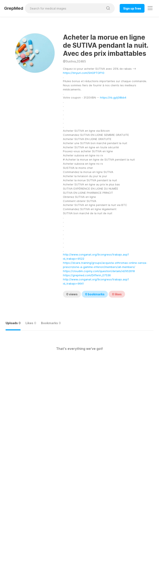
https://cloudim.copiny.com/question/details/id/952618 (99, 271)
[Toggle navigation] (150, 8)
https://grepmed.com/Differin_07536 (87, 275)
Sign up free (132, 8)
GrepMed (13, 8)
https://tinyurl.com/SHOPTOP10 (83, 72)
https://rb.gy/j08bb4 (113, 97)
